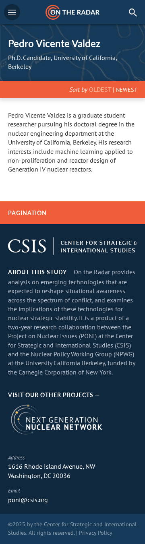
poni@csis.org (28, 500)
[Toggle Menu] (12, 12)
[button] (133, 12)
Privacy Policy (95, 532)
